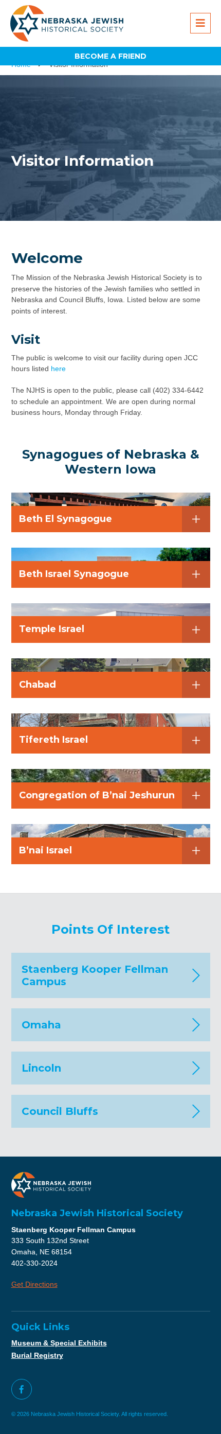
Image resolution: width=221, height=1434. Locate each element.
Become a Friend (110, 56)
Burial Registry (37, 1355)
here (58, 368)
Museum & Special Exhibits (59, 1343)
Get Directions (34, 1284)
